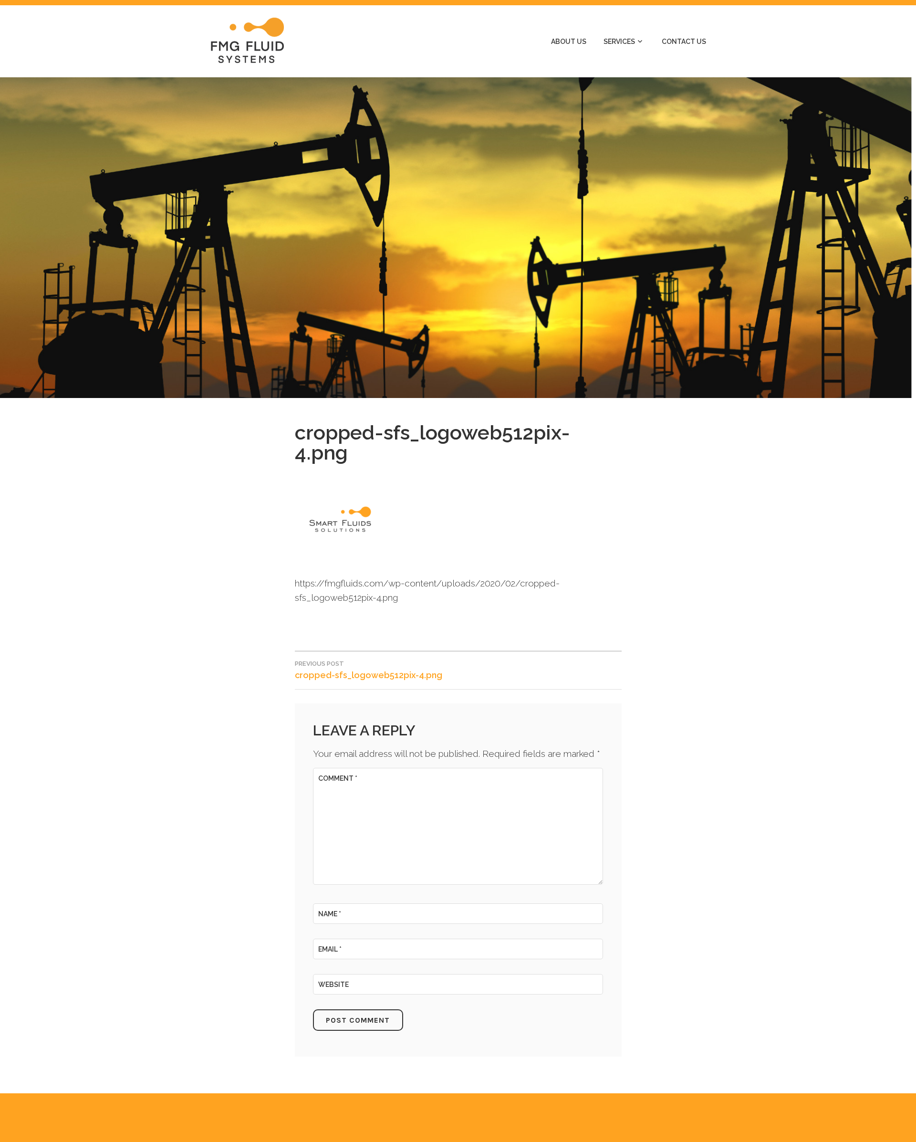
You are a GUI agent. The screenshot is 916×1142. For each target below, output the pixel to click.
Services (619, 41)
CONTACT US (684, 41)
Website (333, 984)
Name (329, 914)
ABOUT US (568, 41)
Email (330, 949)
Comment (337, 778)
